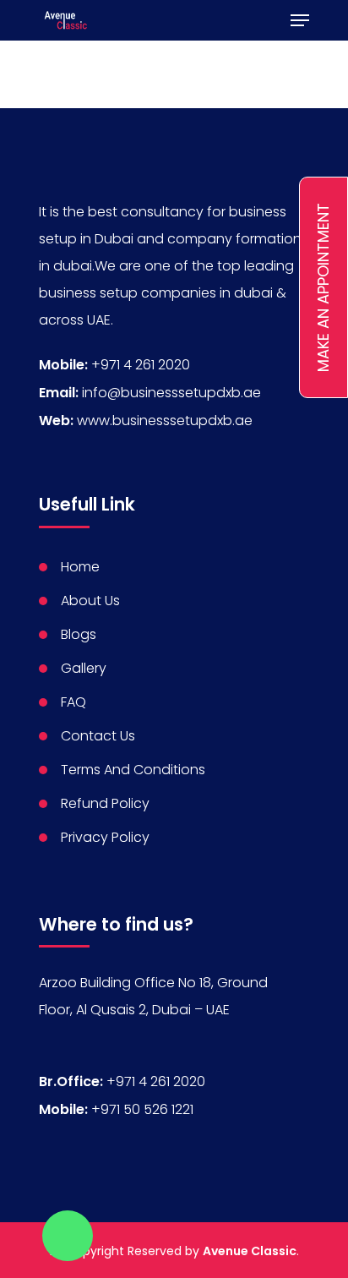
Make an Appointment (323, 287)
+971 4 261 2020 (140, 364)
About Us (90, 600)
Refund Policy (105, 803)
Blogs (78, 634)
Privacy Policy (105, 837)
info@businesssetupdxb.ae (171, 392)
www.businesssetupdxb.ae (165, 420)
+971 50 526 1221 (142, 1109)
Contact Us (98, 736)
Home (80, 566)
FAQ (73, 702)
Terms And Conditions (133, 769)
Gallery (83, 668)
